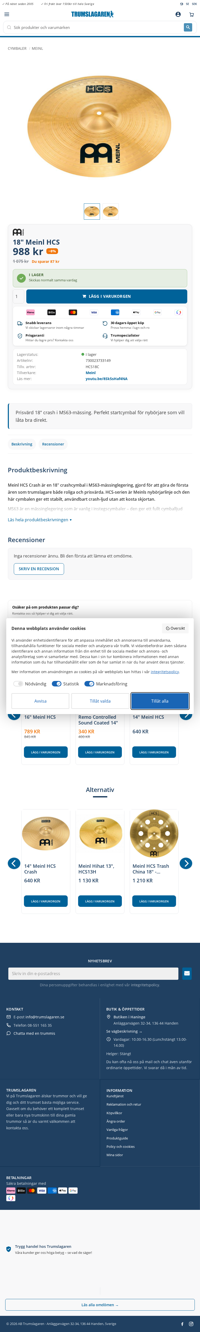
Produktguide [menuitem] (117, 1138)
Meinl (91, 372)
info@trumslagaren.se (45, 1016)
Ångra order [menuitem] (116, 1121)
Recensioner (53, 444)
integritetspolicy (145, 984)
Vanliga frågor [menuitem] (117, 1129)
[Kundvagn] (190, 14)
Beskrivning (21, 444)
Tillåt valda (100, 701)
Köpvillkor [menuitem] (114, 1113)
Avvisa (40, 701)
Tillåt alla (159, 701)
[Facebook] (182, 1324)
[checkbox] (28, 684)
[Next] (186, 714)
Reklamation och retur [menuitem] (124, 1104)
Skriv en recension (39, 568)
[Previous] (14, 714)
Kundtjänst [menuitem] (115, 1096)
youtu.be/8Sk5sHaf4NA (107, 378)
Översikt (178, 628)
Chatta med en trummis (34, 1033)
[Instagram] (191, 1324)
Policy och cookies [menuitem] (121, 1146)
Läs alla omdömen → (100, 1304)
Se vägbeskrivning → (124, 1031)
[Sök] (188, 27)
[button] (6, 14)
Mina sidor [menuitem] (115, 1155)
